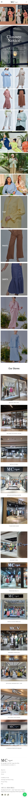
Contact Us (3, 772)
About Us (3, 770)
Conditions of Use (5, 777)
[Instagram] (5, 794)
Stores (2, 774)
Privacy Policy (4, 781)
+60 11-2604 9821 (7, 788)
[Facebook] (2, 794)
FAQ (2, 783)
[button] (25, 794)
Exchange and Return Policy (7, 779)
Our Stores (14, 368)
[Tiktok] (8, 794)
